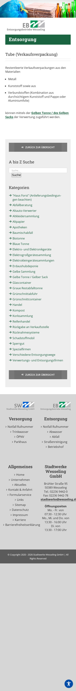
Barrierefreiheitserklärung (20, 525)
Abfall (55, 437)
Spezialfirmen (22, 349)
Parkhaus (20, 442)
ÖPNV (20, 437)
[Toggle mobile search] (61, 7)
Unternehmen (20, 480)
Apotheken (20, 227)
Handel (17, 305)
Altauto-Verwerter (25, 211)
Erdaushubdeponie (25, 266)
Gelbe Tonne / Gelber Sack (30, 277)
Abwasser (55, 432)
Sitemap (20, 505)
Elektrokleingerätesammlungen (33, 260)
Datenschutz (20, 510)
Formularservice (20, 495)
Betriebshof (55, 447)
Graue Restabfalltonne (28, 288)
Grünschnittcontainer (27, 299)
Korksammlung (23, 316)
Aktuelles (20, 485)
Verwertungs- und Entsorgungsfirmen (38, 360)
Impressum (20, 515)
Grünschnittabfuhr (25, 294)
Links (20, 500)
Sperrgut (18, 344)
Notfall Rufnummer (20, 427)
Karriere (20, 520)
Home (20, 475)
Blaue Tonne (21, 244)
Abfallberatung (22, 205)
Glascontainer (22, 283)
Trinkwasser (20, 432)
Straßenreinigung (55, 442)
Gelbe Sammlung (24, 272)
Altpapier (19, 222)
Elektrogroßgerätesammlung (32, 255)
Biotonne (19, 238)
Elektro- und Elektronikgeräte (32, 249)
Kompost (19, 310)
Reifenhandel (21, 321)
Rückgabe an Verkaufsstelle (31, 327)
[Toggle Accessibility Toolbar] (68, 683)
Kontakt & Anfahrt (20, 490)
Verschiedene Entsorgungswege (34, 355)
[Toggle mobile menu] (69, 7)
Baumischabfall (23, 233)
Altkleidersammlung (26, 216)
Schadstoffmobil (23, 338)
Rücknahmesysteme (26, 332)
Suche (16, 175)
